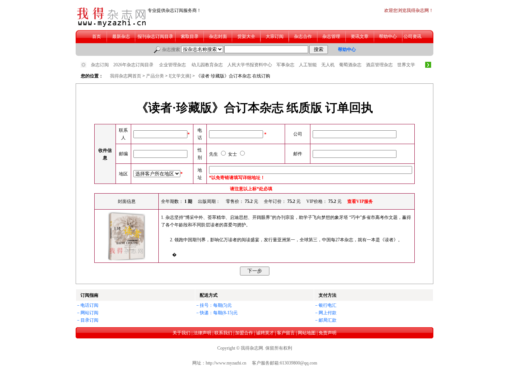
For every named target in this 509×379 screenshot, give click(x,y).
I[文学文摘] (180, 76)
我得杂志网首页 (125, 76)
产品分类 (155, 76)
